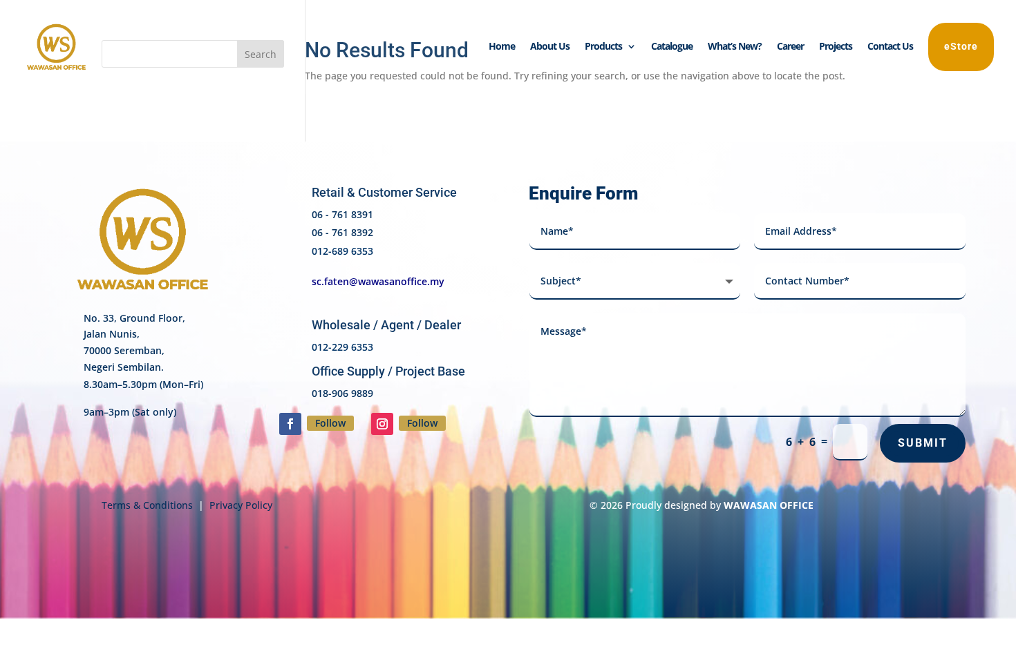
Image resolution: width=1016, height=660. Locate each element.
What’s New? (735, 46)
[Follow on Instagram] (382, 424)
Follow (330, 422)
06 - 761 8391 (342, 214)
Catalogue (672, 46)
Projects (835, 46)
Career (790, 46)
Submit (923, 442)
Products (603, 46)
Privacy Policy (240, 505)
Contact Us (890, 46)
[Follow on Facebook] (290, 424)
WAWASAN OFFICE (768, 505)
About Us (550, 46)
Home (502, 46)
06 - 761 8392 (342, 232)
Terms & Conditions (147, 505)
